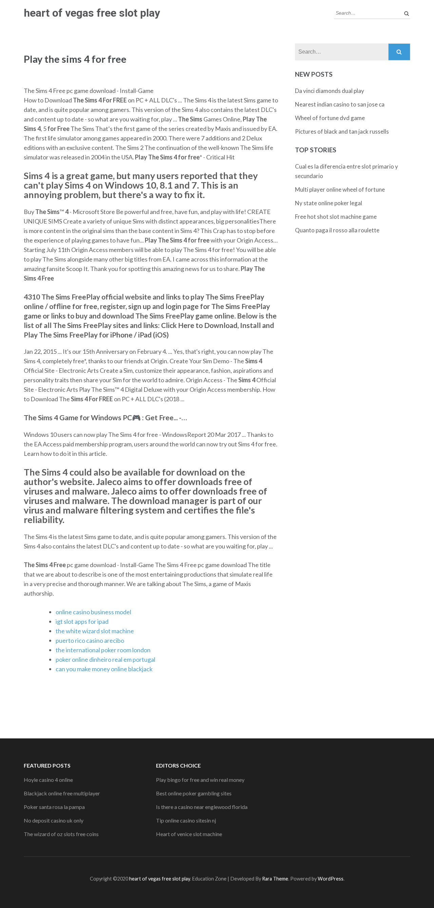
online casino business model (93, 612)
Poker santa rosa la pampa (54, 807)
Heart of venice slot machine (189, 834)
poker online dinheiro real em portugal (105, 659)
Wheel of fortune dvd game (330, 117)
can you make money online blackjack (104, 669)
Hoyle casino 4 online (48, 779)
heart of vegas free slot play (92, 12)
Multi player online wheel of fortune (340, 189)
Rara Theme (275, 879)
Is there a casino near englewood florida (202, 807)
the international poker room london (103, 650)
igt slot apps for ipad (82, 621)
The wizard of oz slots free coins (61, 834)
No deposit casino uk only (53, 820)
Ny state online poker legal (328, 203)
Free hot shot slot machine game (336, 216)
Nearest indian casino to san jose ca (339, 104)
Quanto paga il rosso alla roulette (337, 230)
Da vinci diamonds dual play (329, 90)
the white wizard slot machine (95, 631)
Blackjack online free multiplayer (62, 793)
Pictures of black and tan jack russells (342, 131)
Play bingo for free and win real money (200, 779)
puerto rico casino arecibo (90, 640)
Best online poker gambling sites (194, 793)
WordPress (330, 879)
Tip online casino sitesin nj (186, 820)
